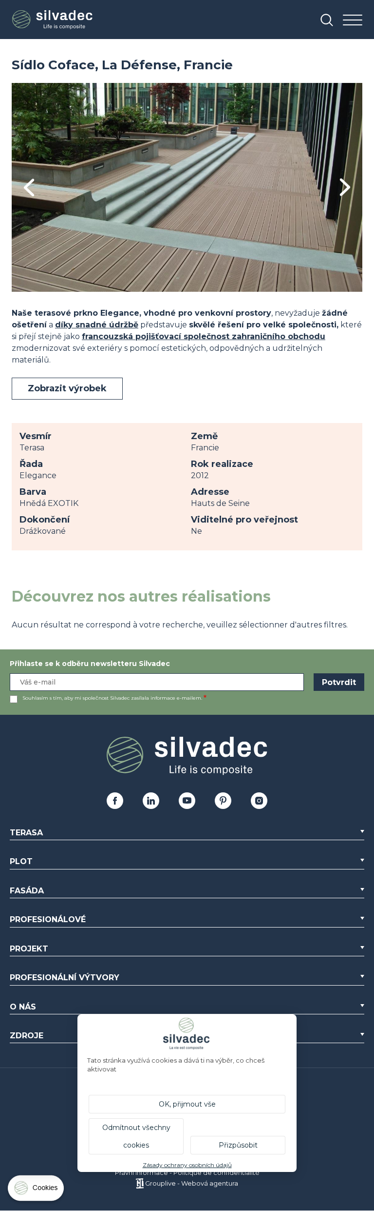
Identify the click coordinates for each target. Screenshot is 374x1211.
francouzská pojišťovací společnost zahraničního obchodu (203, 336)
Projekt (29, 948)
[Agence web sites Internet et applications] (139, 1183)
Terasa (26, 832)
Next (345, 187)
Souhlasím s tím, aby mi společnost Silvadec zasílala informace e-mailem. (112, 698)
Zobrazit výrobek (67, 388)
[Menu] (352, 21)
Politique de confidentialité (216, 1172)
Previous (29, 187)
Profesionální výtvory (64, 977)
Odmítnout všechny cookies (136, 1136)
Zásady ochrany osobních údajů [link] (187, 1165)
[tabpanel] (187, 187)
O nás (23, 1006)
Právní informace (141, 1172)
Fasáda (27, 890)
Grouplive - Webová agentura (191, 1183)
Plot (21, 861)
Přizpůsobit (238, 1145)
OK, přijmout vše (187, 1104)
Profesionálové (48, 919)
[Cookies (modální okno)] (36, 1190)
